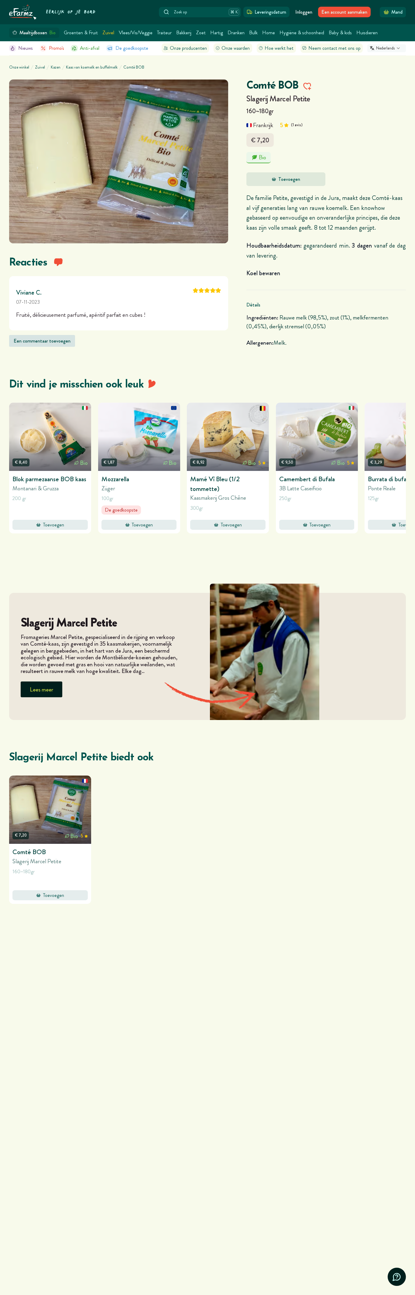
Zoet (201, 32)
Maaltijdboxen (37, 32)
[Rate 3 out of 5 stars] (207, 290)
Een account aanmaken (344, 11)
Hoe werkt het (279, 48)
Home (268, 32)
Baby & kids (340, 32)
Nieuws (25, 48)
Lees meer (41, 689)
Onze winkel (19, 67)
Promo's (56, 48)
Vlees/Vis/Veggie (136, 32)
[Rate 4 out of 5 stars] (213, 290)
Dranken (236, 32)
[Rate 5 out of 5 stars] (218, 290)
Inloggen (303, 11)
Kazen (55, 67)
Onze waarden (235, 48)
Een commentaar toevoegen (42, 340)
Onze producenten (188, 48)
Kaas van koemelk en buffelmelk (92, 67)
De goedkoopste (131, 48)
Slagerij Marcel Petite (278, 98)
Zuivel (108, 32)
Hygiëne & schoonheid (302, 32)
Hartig (216, 32)
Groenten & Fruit (81, 32)
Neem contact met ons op (334, 48)
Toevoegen (289, 179)
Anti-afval (89, 48)
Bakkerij (183, 32)
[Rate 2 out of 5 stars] (201, 290)
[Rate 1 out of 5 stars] (195, 290)
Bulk (253, 32)
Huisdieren (367, 32)
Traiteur (164, 32)
